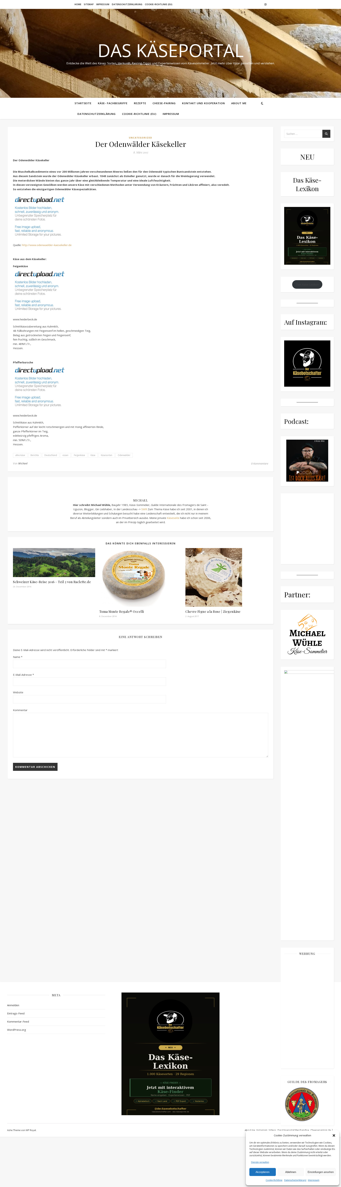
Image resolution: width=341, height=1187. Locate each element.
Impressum (313, 1180)
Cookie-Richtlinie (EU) (158, 4)
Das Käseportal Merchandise (293, 1130)
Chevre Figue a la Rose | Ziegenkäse (213, 611)
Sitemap (89, 4)
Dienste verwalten (260, 1162)
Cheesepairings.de (320, 1130)
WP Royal (31, 1130)
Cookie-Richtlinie (274, 1180)
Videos (272, 1130)
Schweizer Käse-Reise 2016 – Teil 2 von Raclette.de (52, 582)
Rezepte (140, 103)
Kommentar (20, 710)
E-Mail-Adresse (23, 674)
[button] (334, 1135)
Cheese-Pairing (164, 103)
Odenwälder (124, 455)
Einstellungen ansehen (321, 1171)
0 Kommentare (259, 463)
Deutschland (50, 455)
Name (17, 657)
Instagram (261, 1130)
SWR (144, 509)
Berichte (35, 455)
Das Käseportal (171, 50)
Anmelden (13, 1005)
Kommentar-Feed (18, 1021)
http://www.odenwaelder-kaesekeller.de (47, 245)
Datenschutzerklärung (295, 1180)
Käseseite (173, 518)
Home (78, 4)
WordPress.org (16, 1029)
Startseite (83, 103)
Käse (93, 455)
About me (239, 103)
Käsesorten (106, 455)
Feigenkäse (79, 455)
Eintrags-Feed (16, 1013)
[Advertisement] (307, 1011)
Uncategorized (140, 137)
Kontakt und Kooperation (203, 103)
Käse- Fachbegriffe (113, 103)
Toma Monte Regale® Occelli (121, 611)
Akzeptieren (262, 1171)
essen (65, 455)
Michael (23, 463)
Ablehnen (290, 1171)
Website (18, 692)
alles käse (20, 455)
